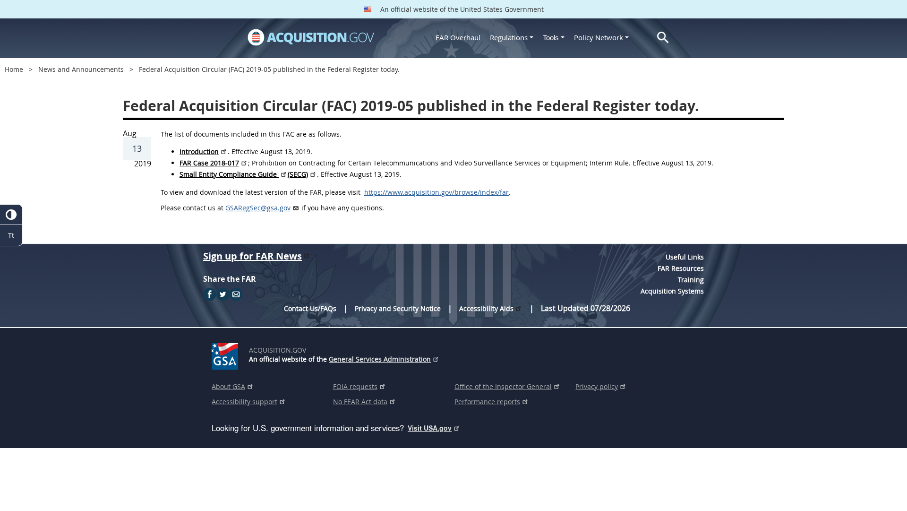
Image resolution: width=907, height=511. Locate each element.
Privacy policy (596, 386)
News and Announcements (81, 69)
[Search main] (663, 37)
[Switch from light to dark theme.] (11, 215)
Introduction (199, 151)
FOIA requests (355, 386)
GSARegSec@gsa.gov (258, 207)
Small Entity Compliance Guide (229, 174)
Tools (552, 38)
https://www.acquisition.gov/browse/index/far (436, 192)
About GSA (228, 386)
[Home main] (311, 37)
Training (691, 279)
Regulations (509, 37)
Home (14, 69)
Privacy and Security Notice (398, 308)
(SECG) (298, 174)
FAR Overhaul (458, 37)
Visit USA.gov (430, 428)
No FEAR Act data (360, 401)
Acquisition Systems (672, 290)
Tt (11, 235)
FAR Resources (681, 268)
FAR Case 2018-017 (209, 162)
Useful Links (685, 256)
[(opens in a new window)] (226, 354)
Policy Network (598, 37)
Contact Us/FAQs (310, 308)
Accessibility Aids (486, 308)
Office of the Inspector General (503, 386)
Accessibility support (244, 401)
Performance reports (487, 401)
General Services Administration (380, 359)
